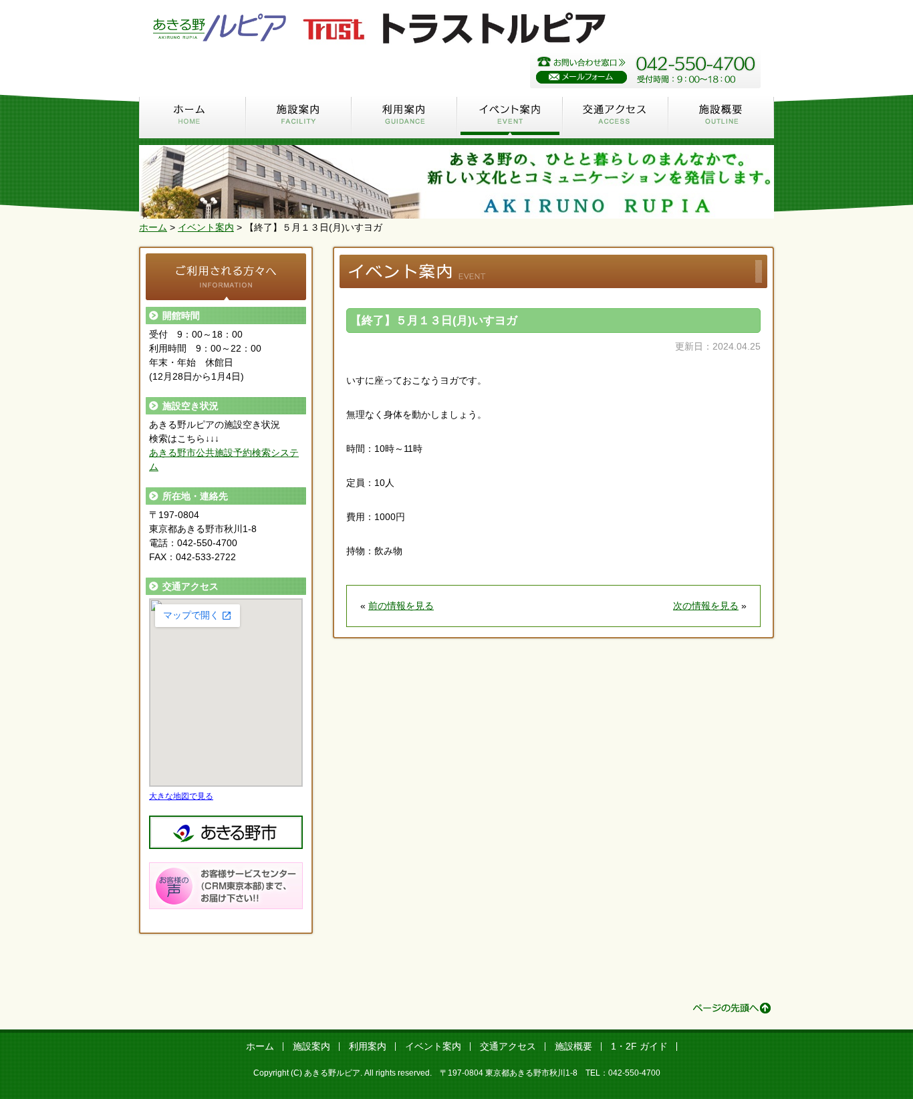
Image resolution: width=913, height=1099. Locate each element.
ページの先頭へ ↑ (732, 1008)
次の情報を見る (706, 605)
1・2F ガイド (639, 1046)
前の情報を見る (401, 605)
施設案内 (299, 116)
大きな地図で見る (181, 795)
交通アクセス (615, 116)
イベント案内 (510, 116)
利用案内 (404, 116)
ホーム (192, 116)
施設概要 (721, 116)
